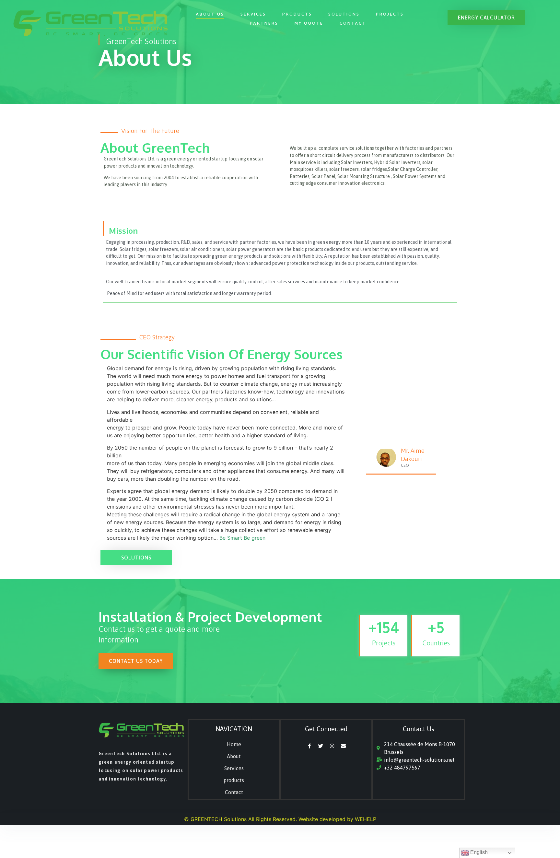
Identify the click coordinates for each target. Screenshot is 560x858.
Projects (390, 14)
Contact (353, 23)
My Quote (309, 23)
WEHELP (365, 819)
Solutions (344, 14)
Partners (264, 23)
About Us (210, 14)
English (478, 852)
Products (297, 14)
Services (253, 14)
